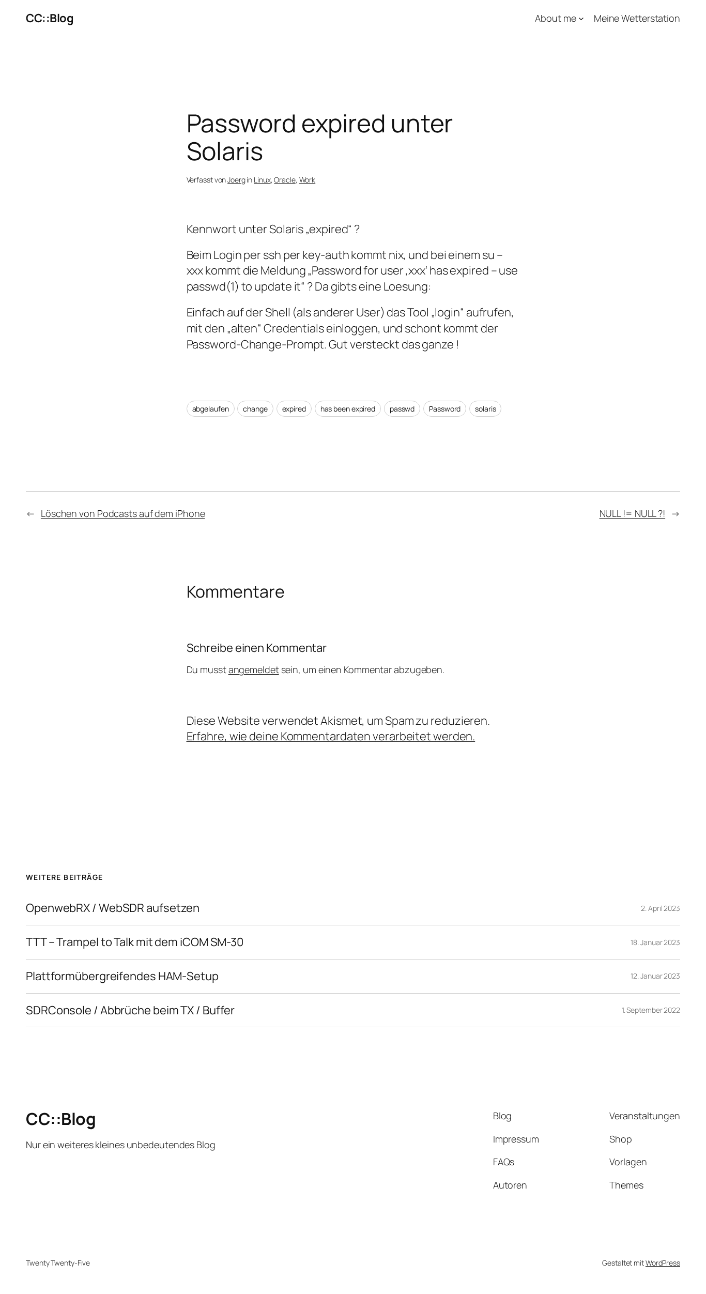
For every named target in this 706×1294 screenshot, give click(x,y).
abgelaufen (210, 409)
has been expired (347, 409)
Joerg (236, 180)
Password (445, 409)
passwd (402, 409)
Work (307, 180)
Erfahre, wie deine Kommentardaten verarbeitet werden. (331, 736)
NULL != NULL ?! (633, 513)
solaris (485, 409)
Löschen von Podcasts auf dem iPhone (123, 513)
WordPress (663, 1263)
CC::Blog (49, 18)
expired (294, 409)
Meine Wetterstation (637, 18)
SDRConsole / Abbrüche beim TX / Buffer (130, 1010)
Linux (262, 180)
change (255, 409)
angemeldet (253, 669)
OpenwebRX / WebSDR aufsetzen (112, 908)
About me (555, 18)
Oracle (284, 180)
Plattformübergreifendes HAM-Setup (122, 976)
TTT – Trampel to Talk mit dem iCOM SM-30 (134, 942)
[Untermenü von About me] (581, 18)
